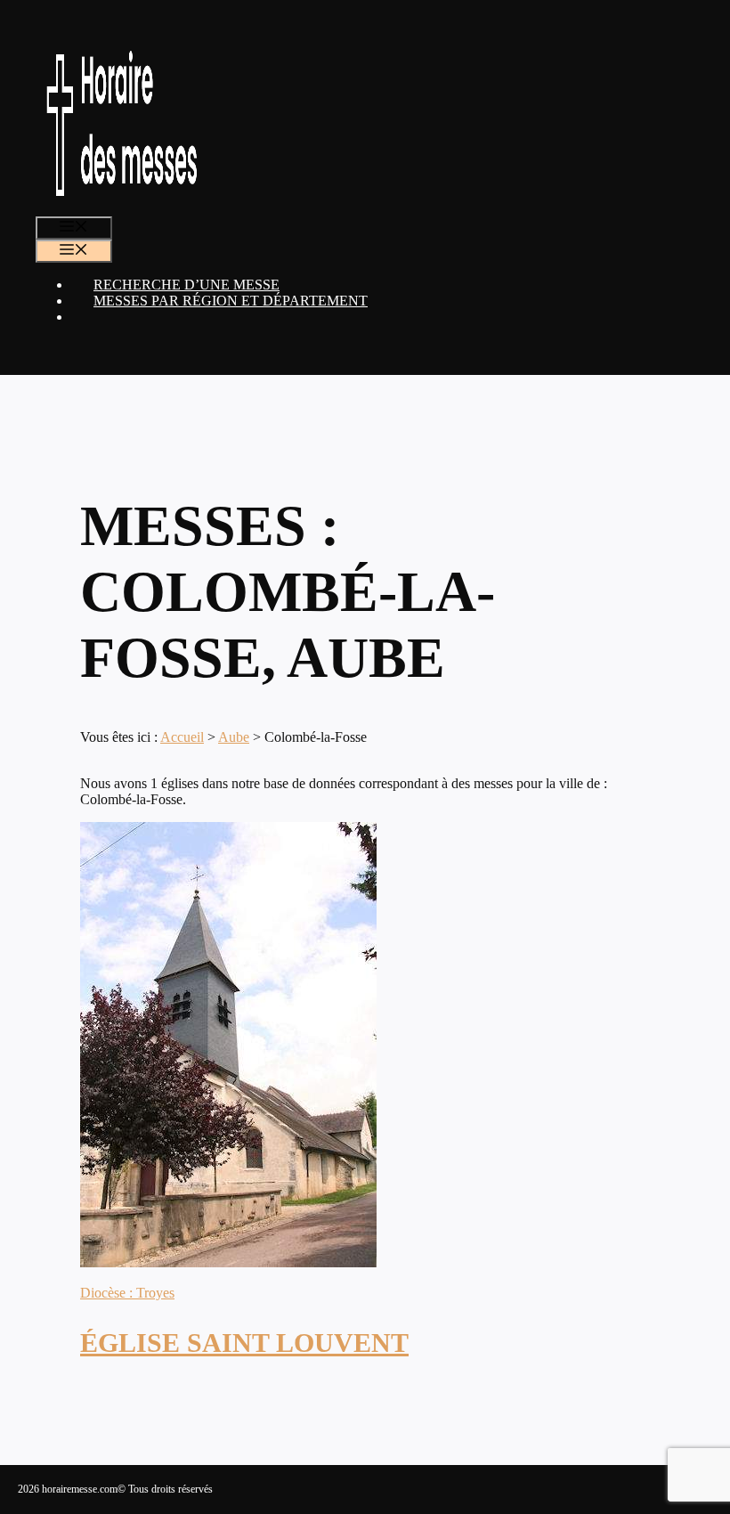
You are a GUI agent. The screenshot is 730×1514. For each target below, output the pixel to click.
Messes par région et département (230, 300)
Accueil (182, 737)
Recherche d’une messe (186, 284)
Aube (233, 737)
